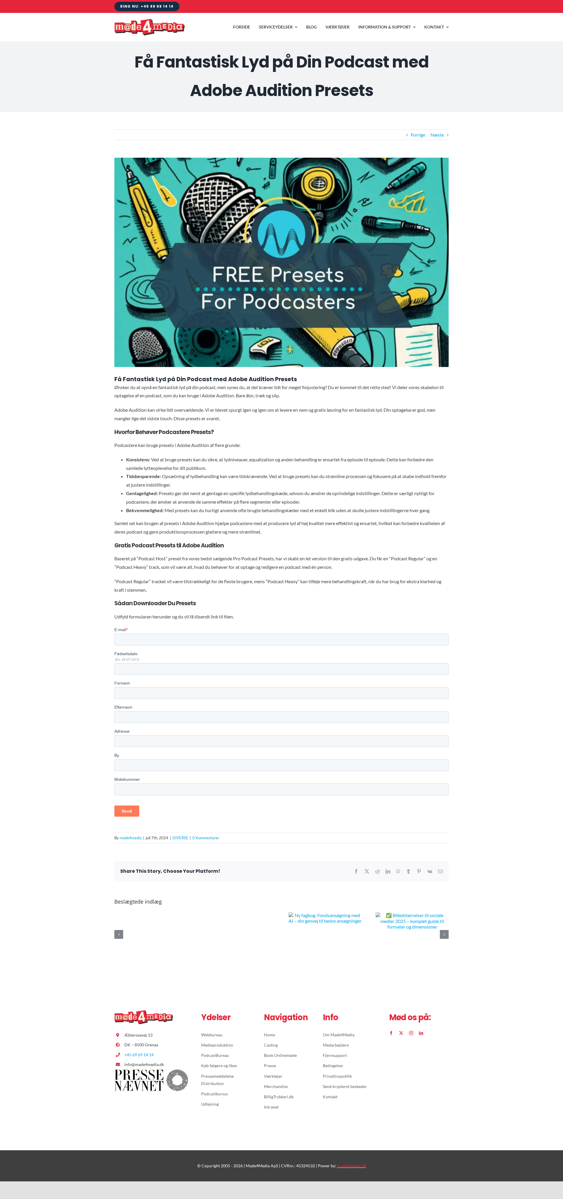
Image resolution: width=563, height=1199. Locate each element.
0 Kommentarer (205, 837)
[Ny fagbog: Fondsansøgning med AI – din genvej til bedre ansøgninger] (325, 915)
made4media (131, 837)
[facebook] (391, 1033)
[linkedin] (421, 1033)
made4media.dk (351, 1165)
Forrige (418, 134)
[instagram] (411, 1033)
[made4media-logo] (149, 21)
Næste (437, 134)
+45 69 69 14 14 (139, 1054)
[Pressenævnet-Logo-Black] (151, 1071)
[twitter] (401, 1033)
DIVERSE (180, 837)
